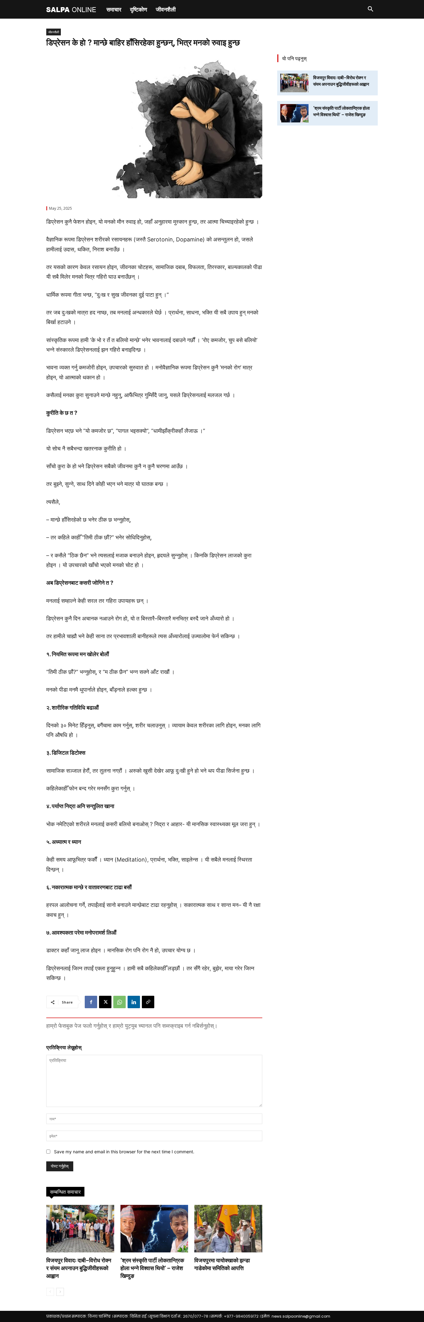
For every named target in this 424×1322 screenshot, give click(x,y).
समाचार (113, 9)
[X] (105, 1002)
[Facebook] (91, 1002)
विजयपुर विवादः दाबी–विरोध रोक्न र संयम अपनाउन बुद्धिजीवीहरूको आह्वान (78, 1268)
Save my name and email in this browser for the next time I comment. (124, 1151)
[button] (370, 10)
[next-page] (60, 1292)
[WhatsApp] (119, 1002)
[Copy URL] (148, 1002)
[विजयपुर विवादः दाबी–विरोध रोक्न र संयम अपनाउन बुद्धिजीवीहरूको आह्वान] (80, 1228)
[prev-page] (50, 1292)
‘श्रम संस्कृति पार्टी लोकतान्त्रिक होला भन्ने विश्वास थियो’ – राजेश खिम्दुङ (152, 1268)
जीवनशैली (166, 9)
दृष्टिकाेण (138, 9)
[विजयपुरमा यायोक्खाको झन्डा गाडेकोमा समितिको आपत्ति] (228, 1228)
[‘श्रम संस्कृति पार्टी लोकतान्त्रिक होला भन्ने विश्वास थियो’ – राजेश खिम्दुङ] (154, 1228)
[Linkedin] (134, 1002)
